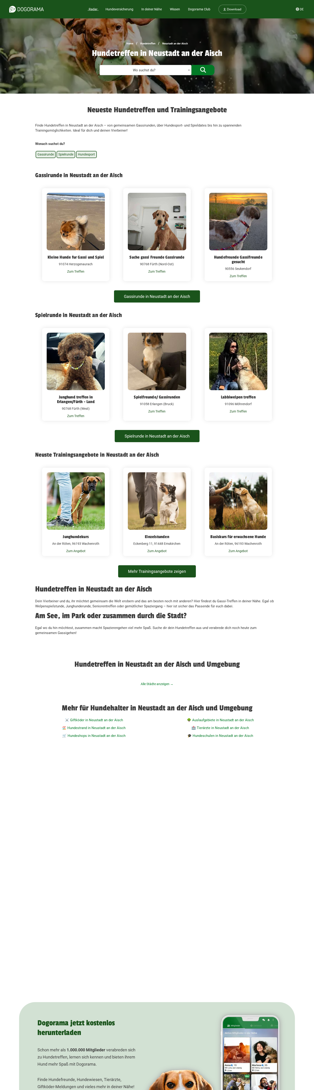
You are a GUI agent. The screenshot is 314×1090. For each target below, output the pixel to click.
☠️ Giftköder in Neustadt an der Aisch (94, 720)
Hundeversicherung (119, 9)
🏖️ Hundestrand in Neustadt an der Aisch (94, 728)
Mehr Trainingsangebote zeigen (157, 571)
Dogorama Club (199, 9)
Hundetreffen (147, 43)
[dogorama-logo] (26, 9)
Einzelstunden (157, 536)
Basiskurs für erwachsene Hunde (238, 536)
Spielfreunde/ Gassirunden (157, 397)
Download (233, 9)
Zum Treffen (75, 271)
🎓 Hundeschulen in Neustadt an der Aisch (220, 736)
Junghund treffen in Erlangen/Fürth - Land (76, 399)
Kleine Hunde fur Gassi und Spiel (76, 257)
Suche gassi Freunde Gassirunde (156, 257)
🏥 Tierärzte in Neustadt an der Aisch (220, 728)
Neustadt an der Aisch (175, 43)
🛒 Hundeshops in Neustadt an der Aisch (94, 736)
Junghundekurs (76, 536)
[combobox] (145, 70)
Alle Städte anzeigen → (157, 684)
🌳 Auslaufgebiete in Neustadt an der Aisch (220, 720)
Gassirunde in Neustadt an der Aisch (157, 296)
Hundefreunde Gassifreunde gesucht (238, 259)
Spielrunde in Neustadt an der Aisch (157, 436)
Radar (93, 9)
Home (129, 43)
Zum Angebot (76, 551)
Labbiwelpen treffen (238, 397)
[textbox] (145, 70)
